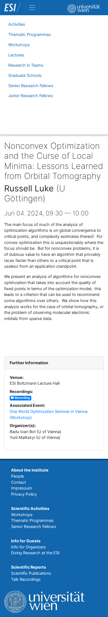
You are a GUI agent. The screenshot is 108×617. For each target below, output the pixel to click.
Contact (18, 482)
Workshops (19, 44)
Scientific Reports (28, 567)
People (17, 476)
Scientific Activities (30, 508)
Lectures (16, 55)
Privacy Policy (24, 494)
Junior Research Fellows (30, 95)
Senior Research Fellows (30, 85)
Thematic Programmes (29, 34)
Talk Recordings (26, 579)
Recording (22, 398)
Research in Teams (25, 65)
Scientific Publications (31, 573)
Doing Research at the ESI (35, 552)
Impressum (21, 488)
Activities (16, 24)
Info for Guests (25, 540)
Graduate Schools (25, 75)
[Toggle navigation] (32, 7)
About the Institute (29, 470)
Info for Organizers (28, 547)
